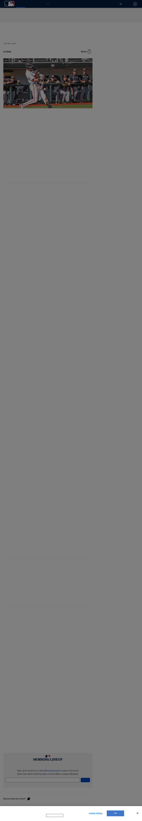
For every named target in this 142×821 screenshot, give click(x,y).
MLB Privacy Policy (51, 818)
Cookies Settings (95, 814)
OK (115, 814)
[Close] (138, 814)
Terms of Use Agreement (72, 818)
